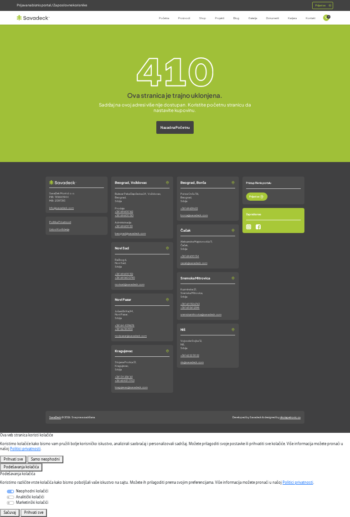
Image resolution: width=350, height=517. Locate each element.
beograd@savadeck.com (130, 233)
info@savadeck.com (61, 207)
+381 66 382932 (124, 328)
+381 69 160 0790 (125, 277)
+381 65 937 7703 (124, 380)
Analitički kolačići (30, 497)
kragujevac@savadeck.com (131, 387)
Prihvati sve (13, 459)
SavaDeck (55, 417)
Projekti (219, 18)
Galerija (252, 18)
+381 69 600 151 (124, 226)
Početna (164, 18)
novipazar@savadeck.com (131, 335)
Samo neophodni (45, 459)
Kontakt (310, 18)
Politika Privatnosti (60, 221)
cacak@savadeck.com (193, 262)
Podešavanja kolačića (21, 467)
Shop (202, 18)
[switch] (10, 497)
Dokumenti (272, 18)
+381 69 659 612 (189, 208)
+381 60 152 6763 (190, 303)
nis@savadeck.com (192, 362)
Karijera (292, 18)
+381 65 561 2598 (190, 307)
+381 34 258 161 (124, 376)
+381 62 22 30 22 (189, 355)
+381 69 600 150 (124, 215)
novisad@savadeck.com (129, 284)
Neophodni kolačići (32, 491)
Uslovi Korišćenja (59, 229)
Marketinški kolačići (32, 502)
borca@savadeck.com (194, 215)
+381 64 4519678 (124, 325)
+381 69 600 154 (189, 256)
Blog (236, 18)
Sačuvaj (10, 512)
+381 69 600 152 (124, 273)
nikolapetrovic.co (290, 417)
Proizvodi (184, 18)
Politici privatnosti (25, 448)
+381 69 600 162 (124, 211)
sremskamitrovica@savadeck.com (200, 314)
